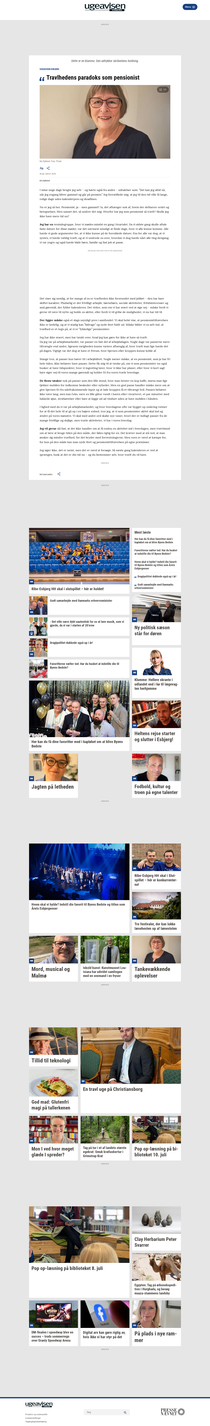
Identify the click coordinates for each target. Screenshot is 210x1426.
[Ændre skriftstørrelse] (41, 168)
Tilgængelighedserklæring (36, 1422)
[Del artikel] (48, 168)
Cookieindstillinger (33, 1418)
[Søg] (125, 1412)
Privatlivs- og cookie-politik (36, 1414)
